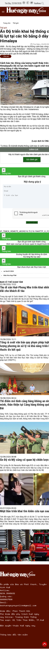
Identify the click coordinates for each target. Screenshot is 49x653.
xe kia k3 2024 (9, 271)
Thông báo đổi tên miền (14, 634)
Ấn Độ (11, 146)
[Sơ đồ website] (23, 3)
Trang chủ (6, 23)
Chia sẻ (6, 56)
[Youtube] (31, 3)
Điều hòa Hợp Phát (10, 275)
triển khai (17, 146)
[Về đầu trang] (44, 644)
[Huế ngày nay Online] (27, 11)
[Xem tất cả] (4, 11)
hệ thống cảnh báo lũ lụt (31, 146)
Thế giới (15, 23)
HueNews (37, 3)
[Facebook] (27, 3)
